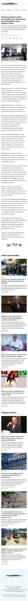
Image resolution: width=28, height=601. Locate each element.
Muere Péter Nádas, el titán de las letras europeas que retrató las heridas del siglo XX (12, 438)
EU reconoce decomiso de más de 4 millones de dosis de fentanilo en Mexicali (13, 281)
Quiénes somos (18, 586)
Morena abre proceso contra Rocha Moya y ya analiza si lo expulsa (13, 356)
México (3, 10)
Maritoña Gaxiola (5, 448)
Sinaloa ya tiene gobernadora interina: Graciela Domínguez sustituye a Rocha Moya (11, 318)
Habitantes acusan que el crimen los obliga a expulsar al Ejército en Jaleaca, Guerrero (14, 551)
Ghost (20, 596)
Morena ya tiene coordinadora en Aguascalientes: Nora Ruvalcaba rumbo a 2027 (12, 393)
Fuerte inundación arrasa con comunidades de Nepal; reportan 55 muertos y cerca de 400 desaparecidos (13, 514)
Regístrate (8, 586)
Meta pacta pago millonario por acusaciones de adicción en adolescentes (12, 475)
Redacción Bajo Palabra (7, 487)
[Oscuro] (23, 4)
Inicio (13, 586)
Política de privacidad (14, 588)
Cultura (23, 10)
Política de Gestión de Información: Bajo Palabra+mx (14, 589)
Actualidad (16, 10)
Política (8, 14)
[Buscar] (25, 4)
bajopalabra (4, 33)
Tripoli (23, 596)
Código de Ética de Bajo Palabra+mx (14, 591)
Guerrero (9, 10)
